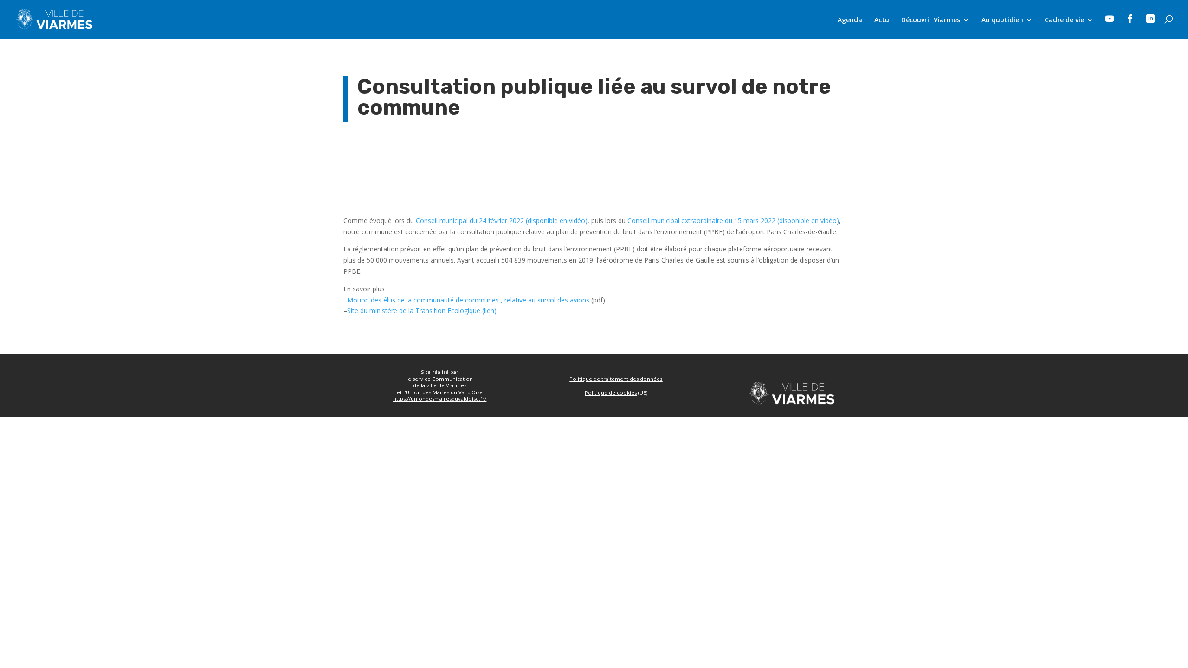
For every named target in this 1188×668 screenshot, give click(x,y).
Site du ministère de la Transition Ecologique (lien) (422, 310)
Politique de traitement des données (615, 378)
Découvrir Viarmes (930, 20)
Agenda (850, 20)
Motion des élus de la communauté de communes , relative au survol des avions (468, 299)
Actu (881, 20)
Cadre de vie (1064, 20)
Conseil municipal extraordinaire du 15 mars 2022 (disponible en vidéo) (733, 220)
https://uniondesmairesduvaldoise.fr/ (439, 398)
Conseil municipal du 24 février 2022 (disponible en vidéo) (502, 220)
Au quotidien (1002, 20)
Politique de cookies (611, 392)
